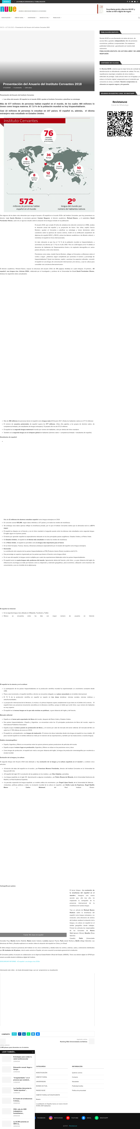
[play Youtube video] (47, 999)
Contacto (75, 1077)
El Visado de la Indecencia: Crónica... (22, 1100)
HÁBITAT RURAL (19, 17)
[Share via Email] (38, 1034)
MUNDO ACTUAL (44, 17)
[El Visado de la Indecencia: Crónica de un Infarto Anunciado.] (6, 1101)
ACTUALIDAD (10, 27)
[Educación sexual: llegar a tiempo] (6, 1069)
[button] (12, 1)
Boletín (38, 1099)
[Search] (139, 18)
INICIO (2, 27)
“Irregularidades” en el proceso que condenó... (21, 1079)
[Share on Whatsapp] (28, 1034)
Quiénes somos (77, 1072)
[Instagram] (129, 1)
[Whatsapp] (137, 1)
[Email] (134, 1)
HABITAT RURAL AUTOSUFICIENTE (48, 1095)
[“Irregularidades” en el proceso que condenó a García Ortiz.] (6, 1080)
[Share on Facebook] (19, 1034)
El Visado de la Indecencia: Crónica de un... (31, 1)
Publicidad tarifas (77, 1086)
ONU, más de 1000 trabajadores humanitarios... (19, 1111)
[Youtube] (132, 1)
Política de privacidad (79, 1090)
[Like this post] (15, 1034)
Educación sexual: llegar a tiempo (22, 1068)
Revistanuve (73, 1126)
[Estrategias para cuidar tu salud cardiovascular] (6, 1059)
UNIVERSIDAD (31, 17)
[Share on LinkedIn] (24, 1034)
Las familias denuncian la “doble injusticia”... (22, 1089)
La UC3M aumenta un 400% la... (21, 1123)
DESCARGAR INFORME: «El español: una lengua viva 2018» (20, 961)
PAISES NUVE (56, 17)
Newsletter (75, 1081)
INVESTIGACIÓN (6, 17)
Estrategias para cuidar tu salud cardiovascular (22, 1058)
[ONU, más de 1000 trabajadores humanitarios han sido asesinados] (6, 1111)
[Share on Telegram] (33, 1034)
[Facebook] (127, 1)
